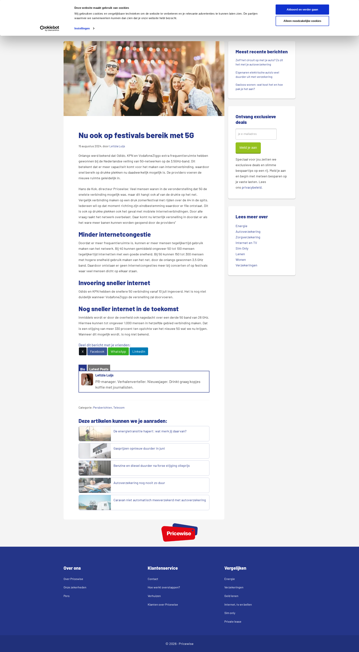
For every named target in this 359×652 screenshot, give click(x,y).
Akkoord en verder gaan (302, 9)
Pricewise (186, 644)
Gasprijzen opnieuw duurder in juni (139, 448)
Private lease (232, 621)
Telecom (119, 407)
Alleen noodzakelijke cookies (302, 20)
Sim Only (242, 248)
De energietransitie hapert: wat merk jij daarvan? (150, 431)
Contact (153, 579)
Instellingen (82, 28)
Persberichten (102, 407)
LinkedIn (138, 351)
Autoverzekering (248, 231)
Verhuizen (154, 596)
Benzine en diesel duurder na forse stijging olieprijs (151, 465)
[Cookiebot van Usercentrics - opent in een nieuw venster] (49, 28)
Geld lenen (231, 596)
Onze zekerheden (75, 587)
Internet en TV (246, 243)
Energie (241, 226)
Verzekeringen (246, 265)
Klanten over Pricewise (163, 604)
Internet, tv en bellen (238, 604)
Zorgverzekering (248, 237)
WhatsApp (118, 351)
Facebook (97, 351)
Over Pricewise (73, 579)
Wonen (241, 259)
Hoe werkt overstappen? (164, 587)
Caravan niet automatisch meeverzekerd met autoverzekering (159, 500)
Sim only (229, 613)
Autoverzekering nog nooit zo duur (139, 483)
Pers (67, 596)
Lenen (240, 254)
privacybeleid (252, 187)
